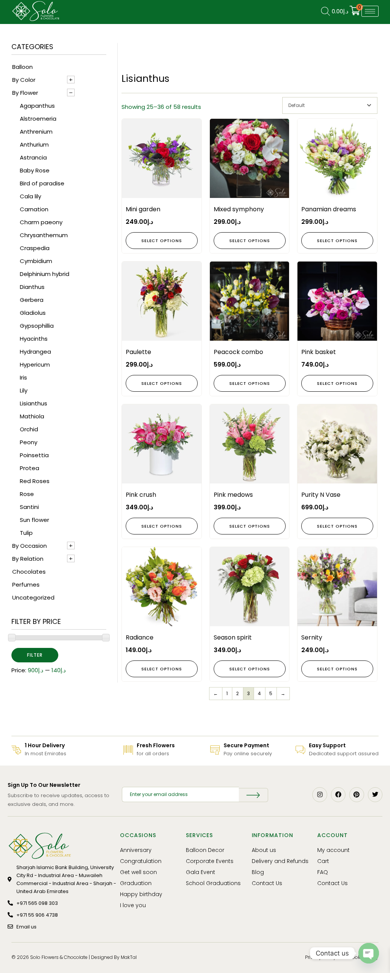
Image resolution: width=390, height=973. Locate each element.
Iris (23, 377)
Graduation (136, 883)
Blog (258, 872)
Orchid (29, 429)
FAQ (322, 872)
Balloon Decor (205, 850)
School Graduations (213, 883)
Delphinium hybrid (44, 274)
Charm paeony (41, 222)
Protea (29, 468)
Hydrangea (35, 352)
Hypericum (35, 364)
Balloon (22, 67)
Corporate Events (209, 861)
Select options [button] (161, 241)
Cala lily (30, 196)
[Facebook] (338, 794)
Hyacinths (34, 339)
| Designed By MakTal (113, 957)
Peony (28, 442)
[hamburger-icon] (370, 11)
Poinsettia (34, 455)
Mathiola (32, 416)
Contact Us (267, 883)
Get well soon (138, 872)
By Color (23, 80)
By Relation (27, 559)
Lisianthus (33, 403)
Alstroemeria (38, 119)
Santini (29, 507)
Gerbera (31, 300)
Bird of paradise (42, 183)
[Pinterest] (356, 794)
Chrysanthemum (44, 235)
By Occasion (29, 546)
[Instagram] (319, 794)
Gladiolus (33, 313)
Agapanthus (37, 106)
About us (264, 850)
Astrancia (33, 157)
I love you (133, 905)
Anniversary (136, 850)
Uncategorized (33, 597)
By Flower (25, 93)
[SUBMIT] (253, 795)
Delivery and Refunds (280, 861)
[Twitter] (375, 794)
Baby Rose (35, 170)
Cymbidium (36, 261)
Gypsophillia (37, 326)
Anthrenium (36, 132)
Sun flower (34, 520)
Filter (35, 655)
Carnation (34, 209)
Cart (323, 861)
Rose (27, 494)
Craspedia (35, 248)
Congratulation (140, 861)
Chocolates (29, 572)
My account (333, 850)
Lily (23, 390)
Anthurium (34, 144)
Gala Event (200, 872)
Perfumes (26, 585)
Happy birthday (141, 894)
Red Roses (35, 481)
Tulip (26, 533)
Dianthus (32, 287)
